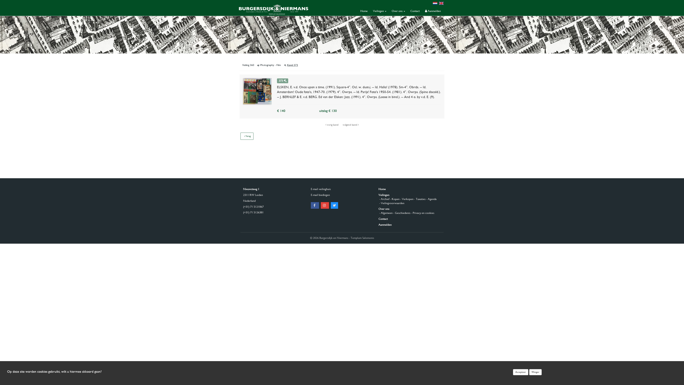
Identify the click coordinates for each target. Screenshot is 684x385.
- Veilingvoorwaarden (391, 203)
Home (364, 11)
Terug (248, 136)
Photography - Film (271, 65)
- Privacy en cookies (422, 213)
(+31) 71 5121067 (253, 206)
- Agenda (431, 199)
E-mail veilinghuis (321, 189)
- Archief (384, 199)
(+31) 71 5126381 (253, 212)
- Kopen (394, 199)
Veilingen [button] (379, 11)
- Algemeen (386, 213)
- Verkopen (406, 199)
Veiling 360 (248, 65)
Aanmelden (434, 11)
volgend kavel (350, 124)
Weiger (535, 372)
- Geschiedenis (401, 213)
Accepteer (520, 372)
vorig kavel (332, 124)
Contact (415, 11)
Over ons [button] (397, 11)
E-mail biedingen (320, 195)
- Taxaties (419, 199)
